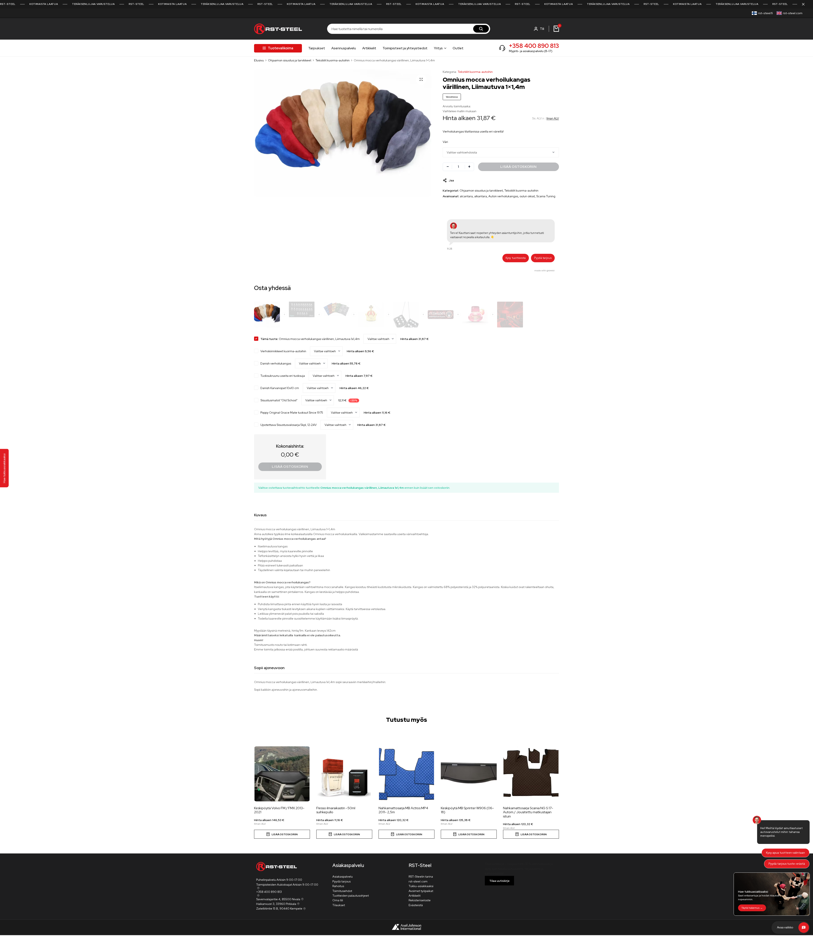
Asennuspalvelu (343, 48)
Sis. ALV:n (538, 118)
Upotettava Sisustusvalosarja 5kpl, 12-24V (288, 425)
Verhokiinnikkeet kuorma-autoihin (283, 351)
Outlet (458, 48)
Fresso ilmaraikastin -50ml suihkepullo (335, 810)
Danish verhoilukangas (275, 363)
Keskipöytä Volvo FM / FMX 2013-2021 (279, 810)
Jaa (451, 180)
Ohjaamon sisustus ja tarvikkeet (289, 60)
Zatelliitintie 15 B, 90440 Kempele (279, 908)
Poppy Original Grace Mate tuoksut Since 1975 (291, 412)
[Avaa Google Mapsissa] (258, 888)
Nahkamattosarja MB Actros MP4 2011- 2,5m (403, 810)
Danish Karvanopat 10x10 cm (279, 388)
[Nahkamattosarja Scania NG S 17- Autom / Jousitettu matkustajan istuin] (531, 773)
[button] (545, 767)
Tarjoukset (316, 48)
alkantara (480, 196)
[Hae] (481, 29)
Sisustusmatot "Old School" (278, 400)
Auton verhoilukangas (503, 196)
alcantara (466, 196)
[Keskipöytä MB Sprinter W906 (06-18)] (469, 773)
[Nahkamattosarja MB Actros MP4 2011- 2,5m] (406, 773)
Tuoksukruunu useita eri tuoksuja (282, 376)
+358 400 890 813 (534, 46)
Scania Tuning (545, 196)
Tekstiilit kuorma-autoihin (332, 60)
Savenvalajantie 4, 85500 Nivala (278, 899)
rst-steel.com (792, 13)
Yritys (438, 48)
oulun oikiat (527, 196)
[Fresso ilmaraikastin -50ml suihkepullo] (344, 773)
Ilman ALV (552, 118)
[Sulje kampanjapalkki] (805, 4)
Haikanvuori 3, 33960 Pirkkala (276, 904)
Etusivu (259, 60)
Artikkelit (369, 48)
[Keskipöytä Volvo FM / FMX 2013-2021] (282, 773)
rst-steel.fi (765, 13)
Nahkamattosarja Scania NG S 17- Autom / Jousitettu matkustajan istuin (528, 812)
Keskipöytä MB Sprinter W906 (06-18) (467, 810)
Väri (445, 142)
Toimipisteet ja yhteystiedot (405, 48)
